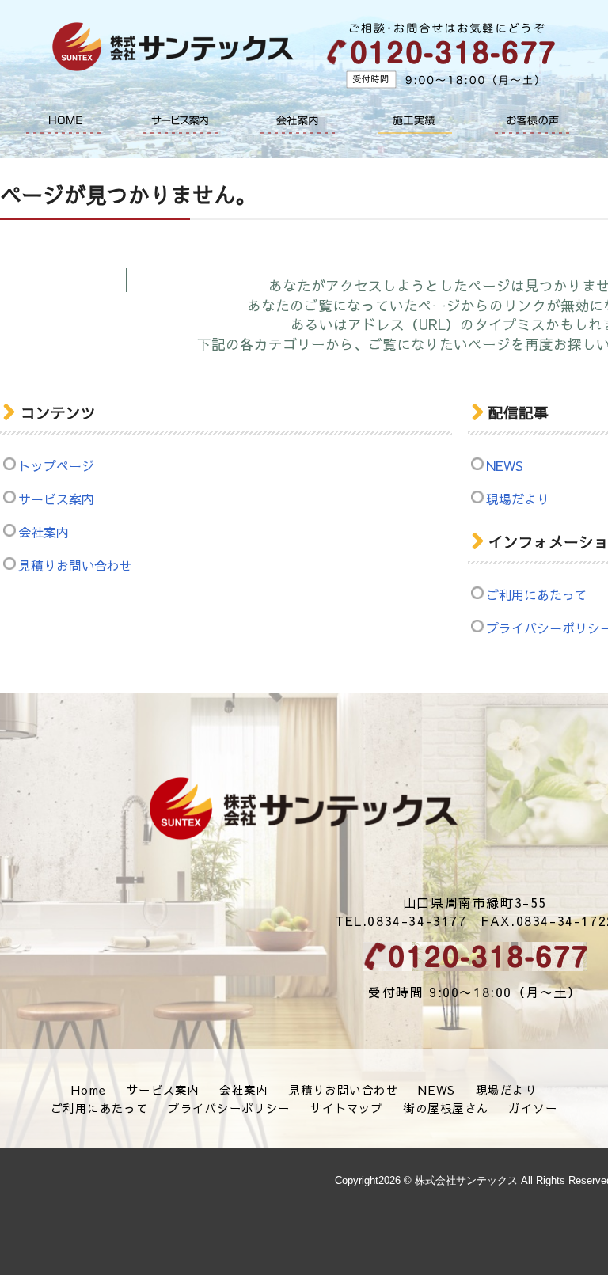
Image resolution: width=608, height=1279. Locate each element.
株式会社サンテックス (304, 809)
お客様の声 (532, 121)
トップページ (56, 465)
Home (89, 1090)
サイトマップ (347, 1108)
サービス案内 (180, 121)
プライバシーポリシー (229, 1108)
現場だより (506, 1090)
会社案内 (297, 121)
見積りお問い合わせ (75, 565)
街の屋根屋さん (445, 1108)
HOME (63, 121)
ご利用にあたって (100, 1108)
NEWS (437, 1090)
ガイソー (532, 1108)
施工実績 (415, 121)
